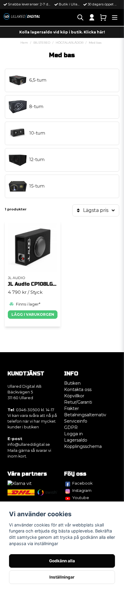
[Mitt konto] (92, 17)
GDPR (71, 427)
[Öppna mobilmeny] (114, 17)
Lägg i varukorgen (32, 314)
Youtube (80, 497)
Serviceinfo (75, 421)
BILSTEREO (41, 43)
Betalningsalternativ (85, 415)
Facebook (82, 483)
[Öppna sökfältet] (80, 17)
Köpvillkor (74, 396)
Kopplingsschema (83, 446)
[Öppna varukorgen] (103, 17)
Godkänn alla (62, 560)
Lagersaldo (75, 440)
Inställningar (62, 577)
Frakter (71, 408)
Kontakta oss (77, 389)
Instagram (81, 490)
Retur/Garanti (78, 402)
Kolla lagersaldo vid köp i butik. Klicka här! (62, 32)
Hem (24, 43)
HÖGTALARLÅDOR (69, 43)
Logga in (73, 433)
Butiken (72, 383)
